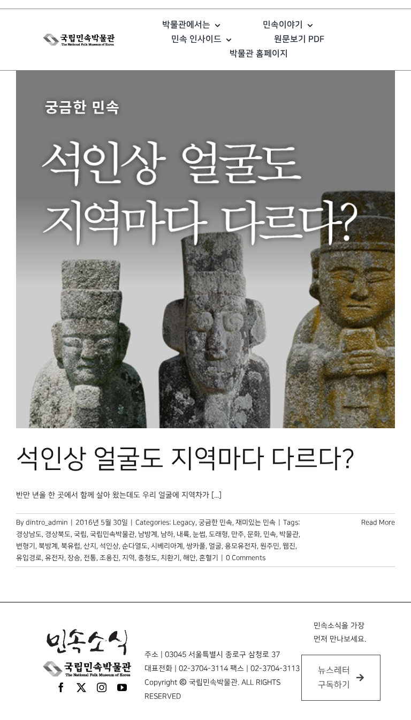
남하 (167, 534)
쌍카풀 (196, 546)
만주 (237, 534)
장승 (73, 558)
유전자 (54, 558)
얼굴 (215, 546)
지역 (128, 558)
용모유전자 (241, 546)
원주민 (269, 546)
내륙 (183, 534)
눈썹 (199, 534)
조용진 (109, 558)
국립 (80, 534)
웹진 (289, 546)
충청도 (147, 558)
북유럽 (70, 546)
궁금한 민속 (215, 522)
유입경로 (29, 558)
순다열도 (135, 546)
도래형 (218, 534)
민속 (269, 534)
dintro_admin (47, 522)
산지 (89, 546)
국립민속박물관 (112, 534)
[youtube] (122, 687)
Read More (378, 522)
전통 (89, 558)
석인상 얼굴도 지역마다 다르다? (185, 459)
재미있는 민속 (255, 522)
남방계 (147, 534)
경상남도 (29, 534)
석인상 (109, 546)
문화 (253, 534)
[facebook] (61, 687)
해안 (189, 558)
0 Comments (245, 558)
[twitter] (81, 687)
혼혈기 (208, 558)
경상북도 (58, 534)
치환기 (170, 558)
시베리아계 (167, 546)
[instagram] (101, 687)
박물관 (289, 534)
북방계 (48, 546)
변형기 (25, 546)
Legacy (184, 522)
